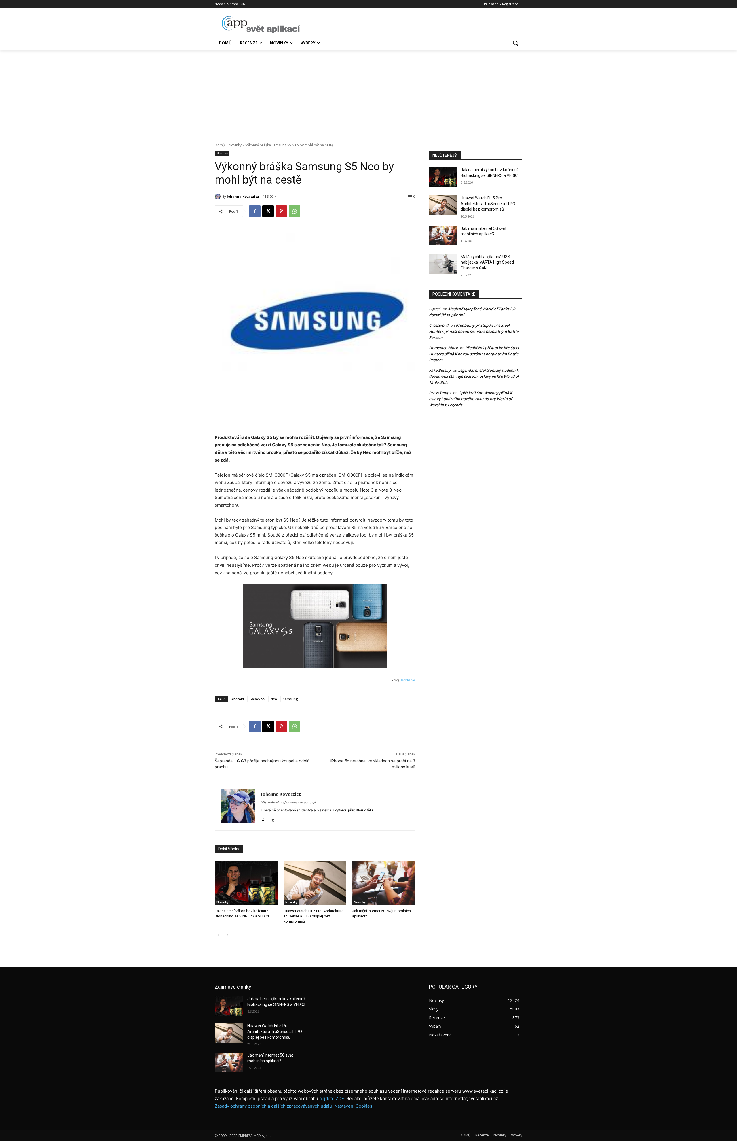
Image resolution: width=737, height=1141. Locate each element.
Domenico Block (443, 347)
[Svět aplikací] (261, 24)
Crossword (438, 325)
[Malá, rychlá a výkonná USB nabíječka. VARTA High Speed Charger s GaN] (443, 264)
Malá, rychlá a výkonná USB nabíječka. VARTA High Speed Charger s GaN (487, 262)
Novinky (235, 145)
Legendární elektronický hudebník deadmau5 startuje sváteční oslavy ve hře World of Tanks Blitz (474, 376)
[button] (515, 43)
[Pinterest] (281, 211)
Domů (220, 145)
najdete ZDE (331, 1098)
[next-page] (227, 935)
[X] (268, 211)
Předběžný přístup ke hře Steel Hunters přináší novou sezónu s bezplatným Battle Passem (473, 331)
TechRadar (407, 680)
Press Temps (440, 392)
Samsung (290, 699)
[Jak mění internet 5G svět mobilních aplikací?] (383, 883)
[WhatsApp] (294, 211)
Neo (274, 699)
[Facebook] (255, 211)
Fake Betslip (440, 370)
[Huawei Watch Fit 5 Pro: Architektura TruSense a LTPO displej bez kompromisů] (315, 883)
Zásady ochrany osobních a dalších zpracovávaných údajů (273, 1106)
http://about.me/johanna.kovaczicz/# (288, 802)
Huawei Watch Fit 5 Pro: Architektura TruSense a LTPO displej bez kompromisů (313, 916)
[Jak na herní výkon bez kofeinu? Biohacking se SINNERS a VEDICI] (246, 883)
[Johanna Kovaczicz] (218, 196)
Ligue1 (434, 308)
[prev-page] (218, 935)
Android (237, 699)
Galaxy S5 (257, 699)
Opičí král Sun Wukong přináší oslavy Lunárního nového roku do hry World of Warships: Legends (470, 398)
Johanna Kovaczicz (243, 196)
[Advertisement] (368, 93)
